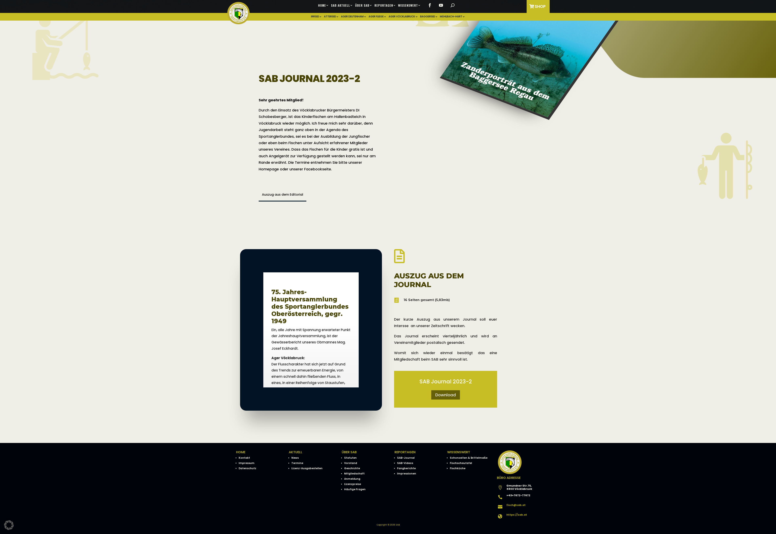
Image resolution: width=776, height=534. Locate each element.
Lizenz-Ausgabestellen (307, 468)
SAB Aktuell (340, 5)
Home (322, 5)
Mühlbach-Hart (451, 16)
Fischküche (457, 468)
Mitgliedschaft (354, 473)
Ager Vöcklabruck (402, 16)
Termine (297, 463)
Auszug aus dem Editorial (282, 194)
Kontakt (244, 458)
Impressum (246, 463)
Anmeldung (352, 478)
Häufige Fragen (355, 489)
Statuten (350, 458)
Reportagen (383, 5)
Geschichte (352, 468)
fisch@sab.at (516, 505)
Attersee (330, 16)
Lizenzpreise (352, 484)
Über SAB (362, 5)
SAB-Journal (406, 458)
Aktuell (295, 452)
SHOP (540, 6)
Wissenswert (408, 5)
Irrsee (315, 16)
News (295, 458)
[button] (9, 525)
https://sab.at (516, 514)
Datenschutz (247, 468)
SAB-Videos (405, 463)
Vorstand (350, 463)
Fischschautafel (461, 463)
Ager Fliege (376, 16)
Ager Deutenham (352, 16)
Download (445, 395)
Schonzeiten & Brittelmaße (468, 458)
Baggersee (427, 16)
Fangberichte (406, 468)
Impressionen (406, 473)
